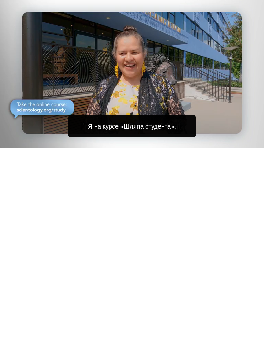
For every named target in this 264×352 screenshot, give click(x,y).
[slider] (137, 141)
